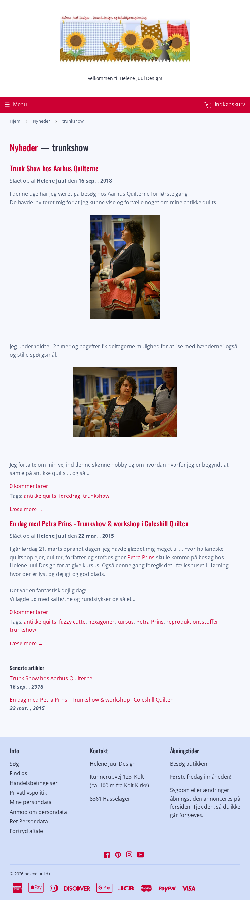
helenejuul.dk (37, 874)
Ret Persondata (29, 821)
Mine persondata (31, 802)
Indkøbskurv (229, 104)
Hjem (15, 121)
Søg (14, 763)
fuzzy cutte (72, 621)
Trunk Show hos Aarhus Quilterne (54, 168)
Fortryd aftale (26, 831)
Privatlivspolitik (28, 792)
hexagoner (101, 621)
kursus (125, 621)
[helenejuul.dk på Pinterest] (118, 855)
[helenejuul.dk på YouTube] (140, 855)
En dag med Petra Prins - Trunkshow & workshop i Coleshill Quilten (99, 523)
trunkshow (96, 495)
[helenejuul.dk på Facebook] (106, 855)
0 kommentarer (29, 486)
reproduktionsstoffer (192, 621)
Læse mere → (26, 509)
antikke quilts (40, 495)
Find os (18, 773)
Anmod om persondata (38, 811)
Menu (20, 104)
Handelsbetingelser (34, 783)
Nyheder (41, 121)
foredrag (69, 495)
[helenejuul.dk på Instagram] (129, 855)
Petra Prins (141, 557)
